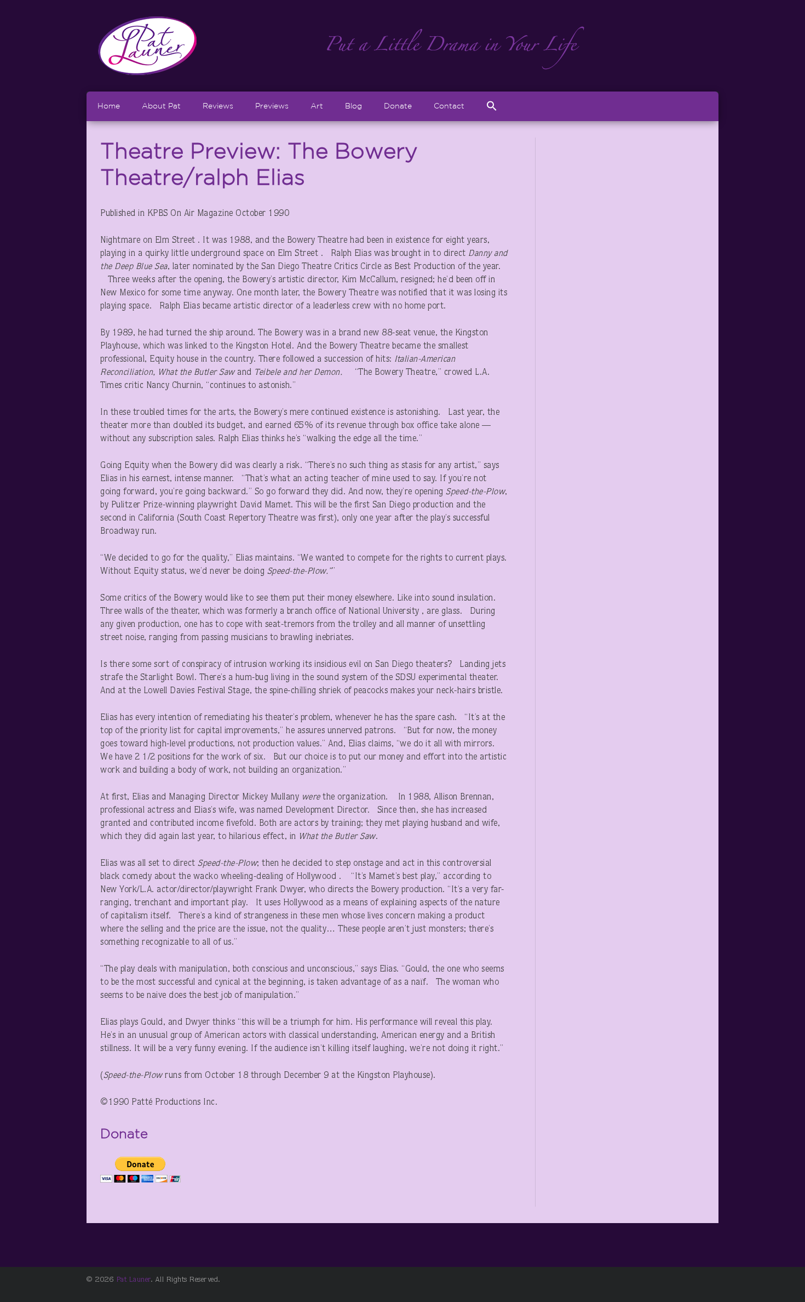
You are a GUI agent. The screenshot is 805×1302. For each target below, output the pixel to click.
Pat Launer (134, 1280)
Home (108, 105)
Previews (272, 105)
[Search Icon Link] (491, 106)
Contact (449, 105)
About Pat (161, 105)
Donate (398, 105)
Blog (353, 105)
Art (317, 105)
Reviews (218, 105)
